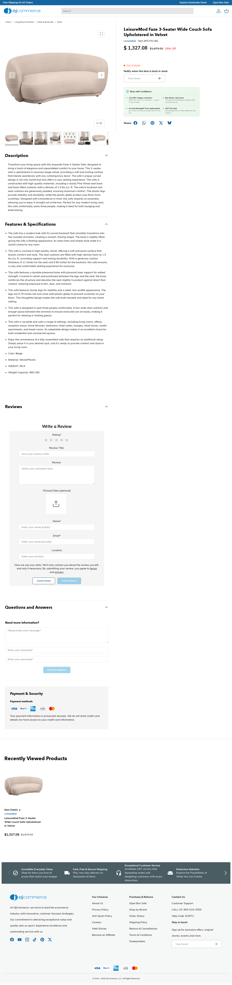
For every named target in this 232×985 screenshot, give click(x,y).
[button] (46, 440)
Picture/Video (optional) (57, 490)
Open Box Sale (138, 903)
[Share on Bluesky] (169, 123)
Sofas (59, 22)
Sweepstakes (137, 941)
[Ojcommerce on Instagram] (27, 938)
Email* (57, 535)
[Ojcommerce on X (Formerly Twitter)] (49, 938)
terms (93, 568)
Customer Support (182, 903)
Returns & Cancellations (143, 928)
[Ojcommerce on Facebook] (12, 938)
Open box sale (221, 2)
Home (8, 22)
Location (57, 550)
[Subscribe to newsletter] (216, 944)
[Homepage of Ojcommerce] (22, 11)
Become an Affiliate (103, 934)
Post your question (56, 669)
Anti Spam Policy (102, 915)
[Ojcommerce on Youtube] (20, 938)
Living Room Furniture (24, 22)
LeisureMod (130, 41)
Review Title (56, 447)
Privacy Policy (100, 909)
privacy (59, 572)
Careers (96, 922)
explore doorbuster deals (193, 2)
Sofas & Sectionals (45, 22)
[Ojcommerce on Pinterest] (42, 938)
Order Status (136, 915)
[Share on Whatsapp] (143, 123)
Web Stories (99, 928)
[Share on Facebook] (135, 123)
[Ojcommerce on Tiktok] (35, 938)
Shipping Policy (138, 922)
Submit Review (69, 580)
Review (56, 462)
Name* (57, 521)
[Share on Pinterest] (152, 123)
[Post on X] (161, 123)
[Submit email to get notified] (159, 78)
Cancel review (44, 580)
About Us (97, 903)
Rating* (56, 434)
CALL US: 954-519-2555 (187, 909)
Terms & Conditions (140, 934)
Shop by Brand (138, 909)
